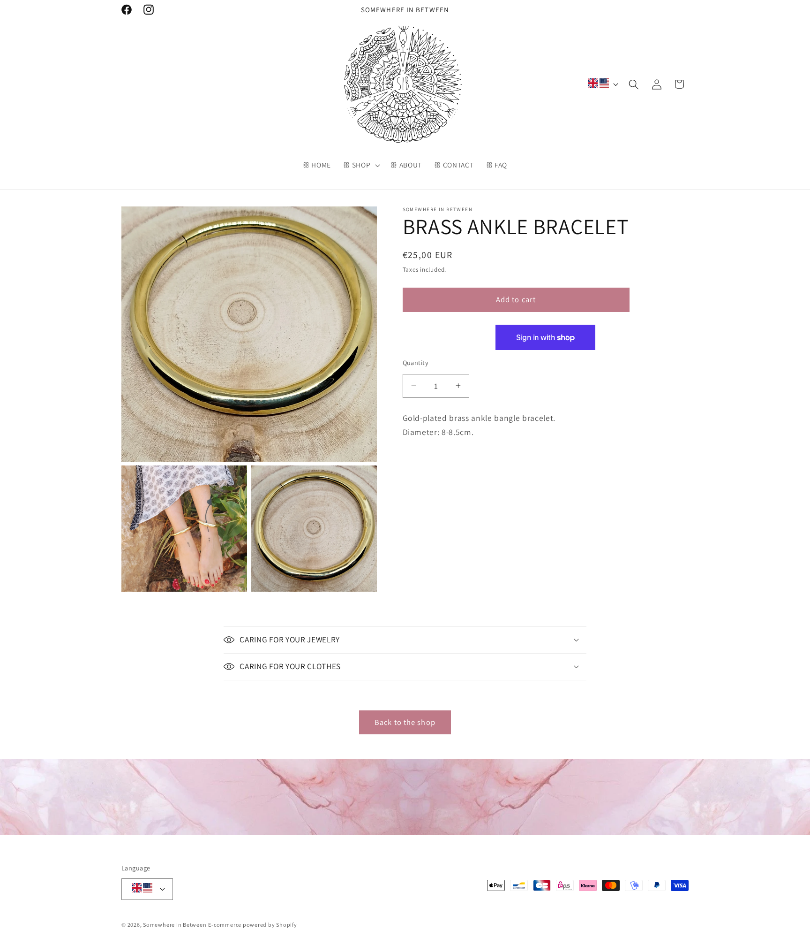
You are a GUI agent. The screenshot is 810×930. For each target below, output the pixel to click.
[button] (360, 165)
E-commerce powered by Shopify (252, 924)
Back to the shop (405, 722)
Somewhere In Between (174, 924)
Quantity (416, 362)
